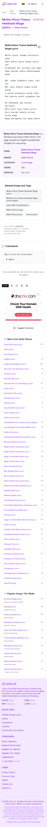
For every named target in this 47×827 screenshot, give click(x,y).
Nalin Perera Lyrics (14, 214)
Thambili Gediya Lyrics (13, 578)
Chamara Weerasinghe (12, 649)
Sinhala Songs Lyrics (11, 714)
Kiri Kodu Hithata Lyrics (13, 599)
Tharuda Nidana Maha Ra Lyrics (16, 638)
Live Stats (12, 761)
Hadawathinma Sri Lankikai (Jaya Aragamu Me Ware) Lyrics (22, 422)
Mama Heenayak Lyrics (13, 466)
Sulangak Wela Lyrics (12, 549)
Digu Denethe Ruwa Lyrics (14, 408)
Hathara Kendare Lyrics (13, 661)
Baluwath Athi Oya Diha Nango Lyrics (18, 383)
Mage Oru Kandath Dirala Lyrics (16, 456)
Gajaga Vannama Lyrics (13, 669)
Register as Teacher (11, 749)
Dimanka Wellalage (10, 633)
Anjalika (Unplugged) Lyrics (15, 364)
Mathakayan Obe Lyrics (13, 646)
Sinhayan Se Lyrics (11, 544)
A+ (39, 47)
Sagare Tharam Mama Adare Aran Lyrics (20, 520)
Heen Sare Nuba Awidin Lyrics (16, 630)
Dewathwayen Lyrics (12, 398)
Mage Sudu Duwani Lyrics (14, 461)
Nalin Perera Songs (15, 210)
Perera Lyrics (31, 214)
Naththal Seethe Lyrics (13, 495)
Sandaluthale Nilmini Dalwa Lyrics (17, 534)
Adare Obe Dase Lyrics (13, 344)
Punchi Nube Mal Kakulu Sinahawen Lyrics (20, 505)
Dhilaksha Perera (10, 610)
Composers (7, 722)
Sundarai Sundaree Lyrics (14, 554)
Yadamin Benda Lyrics (12, 653)
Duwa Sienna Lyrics (11, 413)
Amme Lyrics (9, 349)
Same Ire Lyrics (10, 525)
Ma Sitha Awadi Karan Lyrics (15, 442)
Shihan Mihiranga (10, 664)
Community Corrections (13, 730)
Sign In (34, 4)
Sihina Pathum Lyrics (12, 539)
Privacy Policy (8, 772)
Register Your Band (11, 753)
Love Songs (26, 162)
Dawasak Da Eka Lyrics (13, 393)
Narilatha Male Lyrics (12, 490)
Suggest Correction (25, 328)
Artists (5, 718)
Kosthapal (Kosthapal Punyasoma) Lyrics (20, 437)
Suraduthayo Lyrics (11, 568)
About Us (6, 788)
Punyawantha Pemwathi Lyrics (16, 510)
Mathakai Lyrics (10, 607)
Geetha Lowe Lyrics (12, 417)
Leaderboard (8, 757)
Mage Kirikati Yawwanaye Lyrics (16, 447)
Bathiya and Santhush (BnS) (13, 602)
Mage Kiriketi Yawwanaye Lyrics (16, 452)
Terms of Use (8, 776)
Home (4, 12)
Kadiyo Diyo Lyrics (11, 432)
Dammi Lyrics (9, 388)
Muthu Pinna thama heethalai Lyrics (17, 486)
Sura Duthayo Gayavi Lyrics (15, 563)
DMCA (5, 780)
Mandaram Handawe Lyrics (14, 622)
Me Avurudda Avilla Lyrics (14, 476)
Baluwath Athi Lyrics (11, 379)
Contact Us (7, 784)
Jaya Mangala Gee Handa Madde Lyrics (20, 427)
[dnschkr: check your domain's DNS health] (23, 305)
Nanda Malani (8, 618)
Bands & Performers (11, 745)
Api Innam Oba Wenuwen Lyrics (16, 369)
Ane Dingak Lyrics (11, 354)
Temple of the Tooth (11, 672)
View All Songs (10, 583)
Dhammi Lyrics (9, 403)
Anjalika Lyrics (9, 359)
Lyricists (5, 726)
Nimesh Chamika (10, 625)
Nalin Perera (12, 12)
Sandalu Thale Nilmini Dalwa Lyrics (17, 529)
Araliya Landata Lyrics (12, 614)
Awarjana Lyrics (10, 374)
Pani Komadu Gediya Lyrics (14, 500)
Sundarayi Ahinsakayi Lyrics (15, 559)
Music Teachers (9, 741)
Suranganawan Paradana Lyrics (16, 573)
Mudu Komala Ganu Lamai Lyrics (16, 481)
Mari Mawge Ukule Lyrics (14, 471)
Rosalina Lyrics (10, 515)
